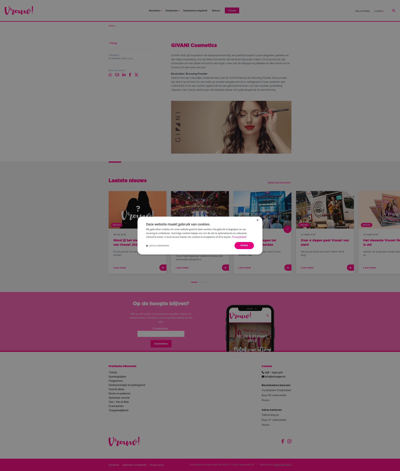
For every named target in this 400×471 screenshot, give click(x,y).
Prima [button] (244, 245)
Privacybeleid (239, 237)
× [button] (257, 220)
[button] (157, 245)
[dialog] (200, 235)
